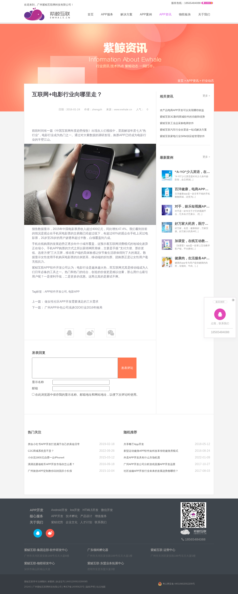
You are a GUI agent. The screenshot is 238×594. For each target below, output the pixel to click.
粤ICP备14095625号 (73, 586)
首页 (91, 14)
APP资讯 (165, 14)
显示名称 (38, 382)
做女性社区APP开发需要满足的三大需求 (71, 301)
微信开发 (107, 510)
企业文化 (72, 522)
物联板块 (185, 14)
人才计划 (86, 522)
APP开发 (36, 510)
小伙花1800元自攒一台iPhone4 (46, 457)
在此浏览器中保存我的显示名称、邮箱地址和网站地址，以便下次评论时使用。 (87, 394)
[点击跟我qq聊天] (207, 3)
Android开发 (59, 510)
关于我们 (204, 14)
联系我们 (101, 522)
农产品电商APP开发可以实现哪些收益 (182, 110)
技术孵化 (72, 516)
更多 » (206, 95)
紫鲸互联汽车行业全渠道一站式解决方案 (183, 129)
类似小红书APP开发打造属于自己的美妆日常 (54, 444)
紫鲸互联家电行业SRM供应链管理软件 (182, 136)
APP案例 (146, 14)
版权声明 (90, 586)
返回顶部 (220, 302)
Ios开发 (75, 510)
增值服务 (101, 516)
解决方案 (126, 14)
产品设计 (86, 516)
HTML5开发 (90, 510)
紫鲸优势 (57, 522)
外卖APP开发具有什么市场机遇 (142, 457)
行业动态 (208, 80)
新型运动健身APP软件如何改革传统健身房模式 (151, 450)
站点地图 (101, 586)
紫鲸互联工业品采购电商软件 (177, 123)
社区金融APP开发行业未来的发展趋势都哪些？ (151, 470)
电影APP (74, 291)
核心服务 (36, 516)
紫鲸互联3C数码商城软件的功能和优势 (182, 116)
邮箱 (35, 388)
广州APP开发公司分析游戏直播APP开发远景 (149, 464)
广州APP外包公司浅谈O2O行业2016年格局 (73, 307)
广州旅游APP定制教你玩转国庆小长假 (50, 470)
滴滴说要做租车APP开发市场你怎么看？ (51, 464)
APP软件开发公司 (56, 267)
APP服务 (107, 14)
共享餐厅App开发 (134, 444)
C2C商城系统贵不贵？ (41, 450)
